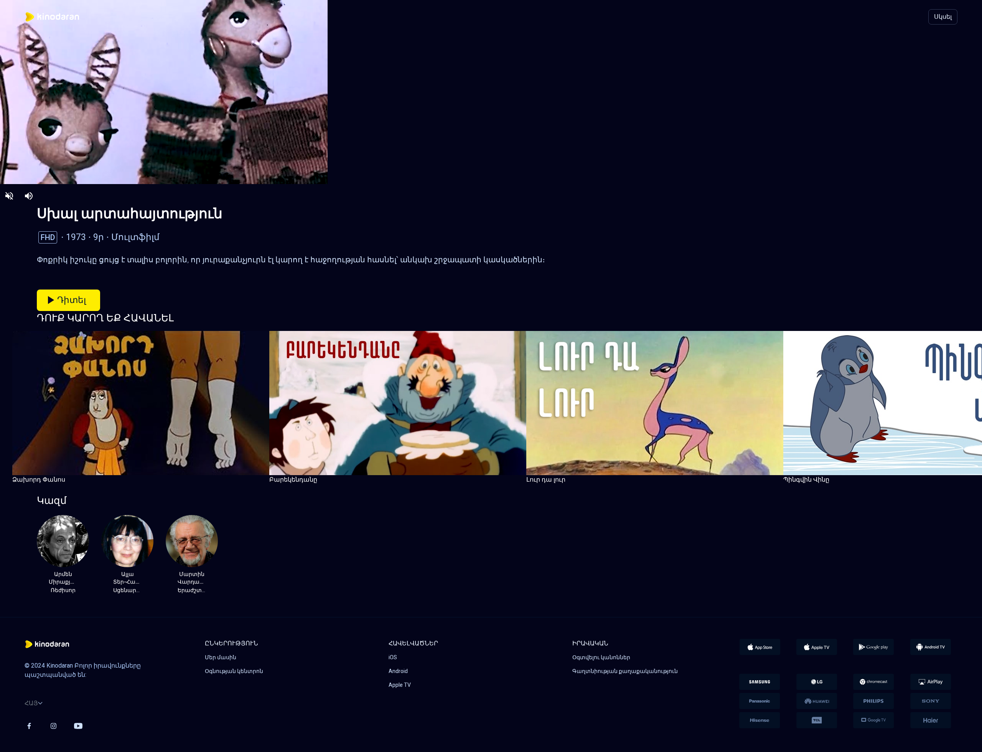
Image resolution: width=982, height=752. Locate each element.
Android (398, 671)
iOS (393, 657)
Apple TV (400, 685)
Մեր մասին (220, 657)
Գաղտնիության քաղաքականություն (625, 671)
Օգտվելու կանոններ (601, 657)
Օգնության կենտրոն (234, 671)
